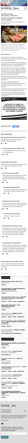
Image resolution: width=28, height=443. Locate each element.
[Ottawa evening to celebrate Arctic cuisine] (14, 34)
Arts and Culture (7, 14)
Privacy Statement (6, 410)
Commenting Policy (6, 412)
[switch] (25, 411)
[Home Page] (10, 8)
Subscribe (4, 437)
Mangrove (6, 420)
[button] (2, 423)
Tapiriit (23, 68)
